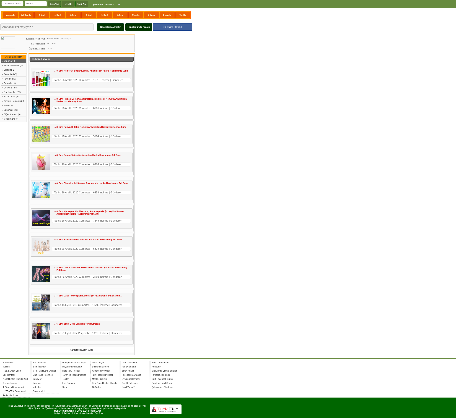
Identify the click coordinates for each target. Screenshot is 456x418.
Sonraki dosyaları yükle (81, 350)
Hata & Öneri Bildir (12, 371)
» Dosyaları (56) (9, 87)
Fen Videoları (39, 362)
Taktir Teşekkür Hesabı (103, 375)
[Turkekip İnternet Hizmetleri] (166, 413)
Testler (65, 379)
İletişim (6, 367)
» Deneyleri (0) (9, 83)
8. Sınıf (120, 15)
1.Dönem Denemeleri (13, 387)
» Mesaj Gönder (9, 119)
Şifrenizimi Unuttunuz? (104, 4)
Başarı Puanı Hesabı (72, 367)
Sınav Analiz (128, 371)
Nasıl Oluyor (98, 362)
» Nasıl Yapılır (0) (10, 96)
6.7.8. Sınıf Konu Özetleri (44, 371)
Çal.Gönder (26, 15)
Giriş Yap (54, 4)
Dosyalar (167, 15)
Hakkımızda (8, 362)
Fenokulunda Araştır (139, 27)
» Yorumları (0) (9, 61)
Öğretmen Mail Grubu (162, 383)
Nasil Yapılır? (128, 387)
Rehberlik (156, 367)
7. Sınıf (104, 15)
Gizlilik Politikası (130, 383)
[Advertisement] (163, 88)
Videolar (37, 387)
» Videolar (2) (8, 70)
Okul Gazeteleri (129, 362)
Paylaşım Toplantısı (161, 375)
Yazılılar (182, 15)
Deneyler (37, 379)
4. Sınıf (57, 15)
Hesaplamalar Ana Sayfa (74, 362)
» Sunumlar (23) (10, 110)
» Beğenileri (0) (9, 74)
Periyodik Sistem (11, 395)
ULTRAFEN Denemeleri (14, 391)
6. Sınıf (89, 15)
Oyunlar (136, 15)
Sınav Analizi (39, 391)
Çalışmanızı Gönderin (162, 387)
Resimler (37, 383)
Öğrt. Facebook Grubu (162, 379)
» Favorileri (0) (9, 79)
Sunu (65, 387)
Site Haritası (9, 375)
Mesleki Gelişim (99, 379)
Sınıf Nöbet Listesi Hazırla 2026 (104, 383)
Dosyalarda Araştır (110, 27)
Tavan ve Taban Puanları (74, 375)
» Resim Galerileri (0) (12, 65)
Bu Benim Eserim (100, 367)
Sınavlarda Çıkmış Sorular (164, 371)
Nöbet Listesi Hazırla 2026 (15, 379)
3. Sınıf (42, 15)
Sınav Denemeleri (160, 362)
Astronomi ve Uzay (101, 371)
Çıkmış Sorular (10, 383)
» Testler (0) (7, 105)
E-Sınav (151, 15)
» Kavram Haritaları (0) (13, 101)
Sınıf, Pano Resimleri (43, 375)
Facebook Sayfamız (131, 375)
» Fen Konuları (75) (11, 92)
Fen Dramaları (129, 367)
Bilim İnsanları (39, 367)
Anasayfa (10, 15)
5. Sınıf (73, 15)
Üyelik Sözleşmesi (131, 379)
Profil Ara (82, 4)
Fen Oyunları (68, 383)
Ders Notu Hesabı (71, 371)
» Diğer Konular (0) (11, 114)
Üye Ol (68, 4)
